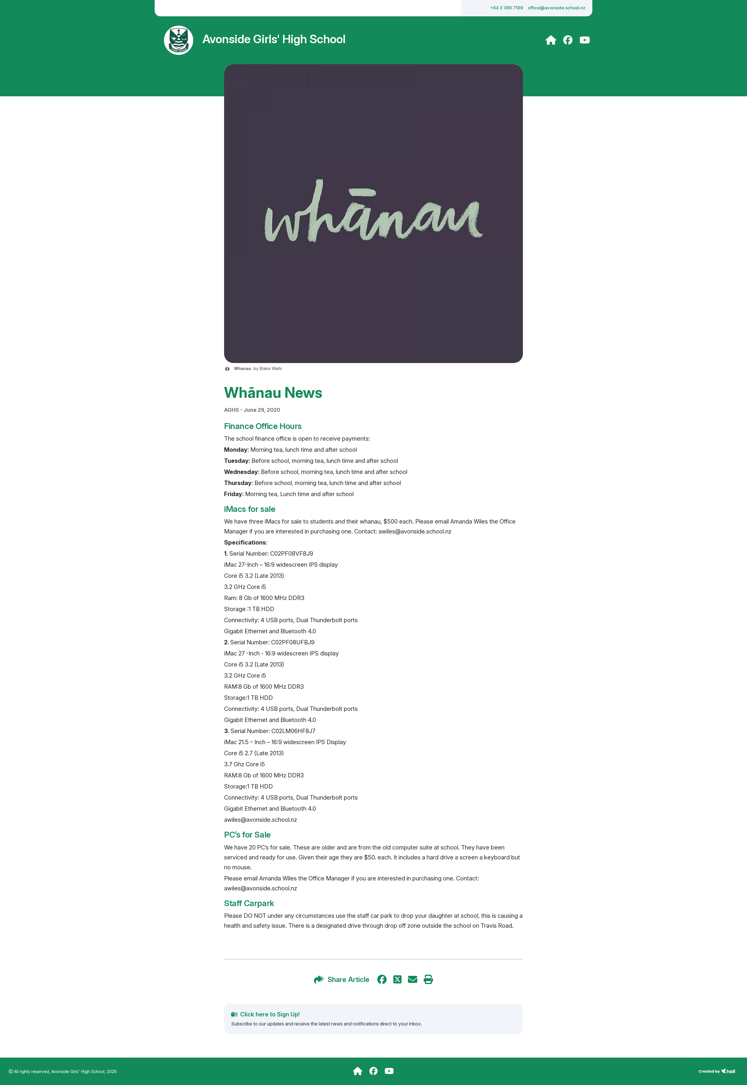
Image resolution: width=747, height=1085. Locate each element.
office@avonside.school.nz (556, 8)
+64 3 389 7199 (506, 8)
